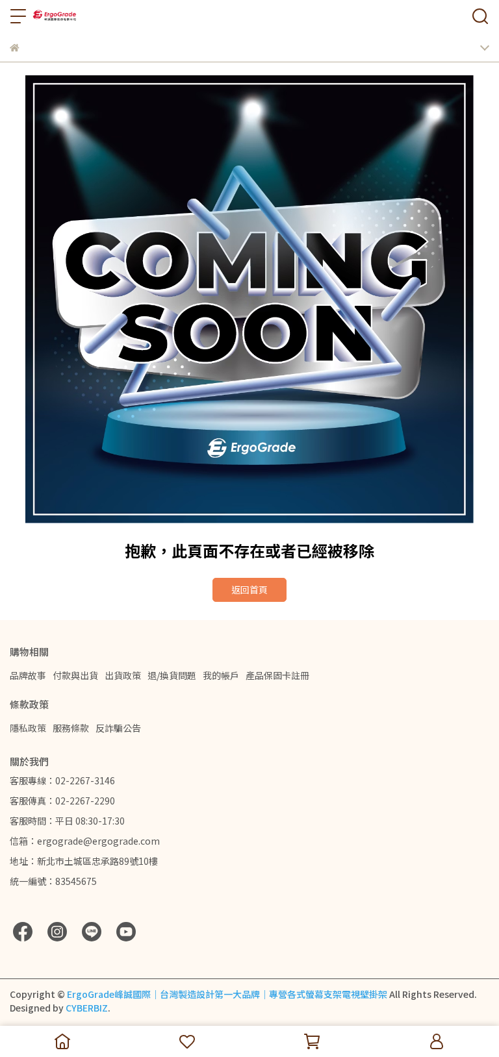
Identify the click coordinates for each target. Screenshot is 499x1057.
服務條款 (71, 727)
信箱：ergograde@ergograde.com (85, 840)
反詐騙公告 (118, 727)
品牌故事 (28, 675)
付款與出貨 (75, 675)
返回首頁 (249, 589)
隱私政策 (28, 727)
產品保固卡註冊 (277, 675)
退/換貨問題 (171, 675)
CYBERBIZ (87, 1007)
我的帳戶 (221, 675)
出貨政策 (123, 675)
